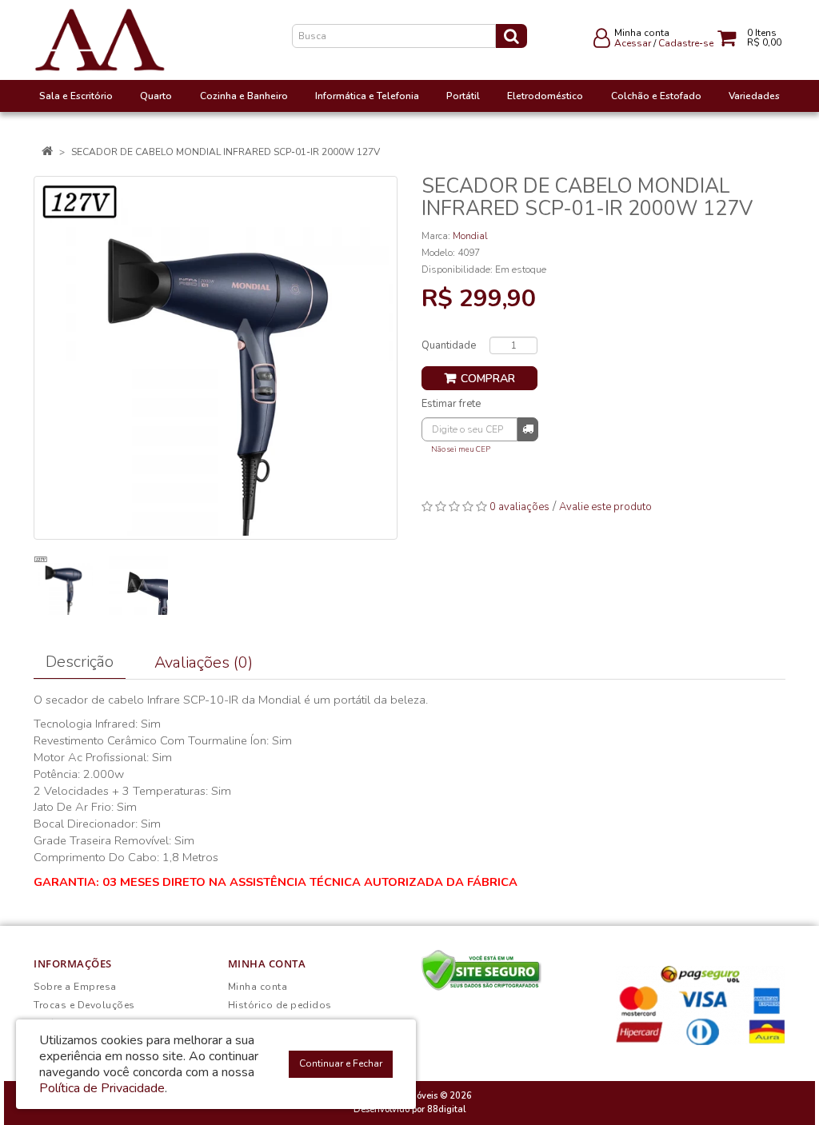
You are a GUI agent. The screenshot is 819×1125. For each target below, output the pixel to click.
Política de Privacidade (102, 1088)
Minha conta (258, 986)
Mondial (470, 235)
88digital (446, 1109)
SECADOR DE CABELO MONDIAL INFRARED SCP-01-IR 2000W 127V (225, 152)
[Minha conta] (601, 41)
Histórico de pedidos (280, 1005)
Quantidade (448, 345)
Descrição (80, 661)
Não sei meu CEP (460, 449)
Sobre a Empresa (75, 986)
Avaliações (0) (203, 662)
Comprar (488, 378)
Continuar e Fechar (340, 1063)
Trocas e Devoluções (84, 1005)
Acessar (632, 43)
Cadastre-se (685, 43)
